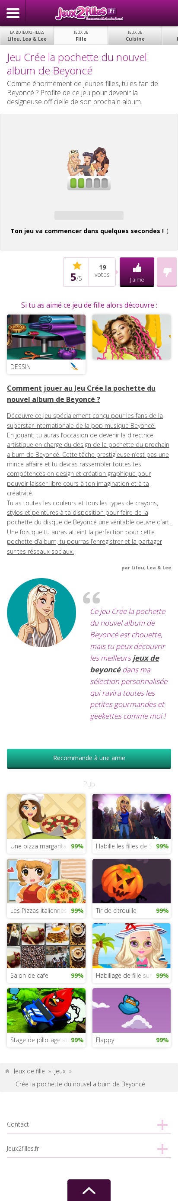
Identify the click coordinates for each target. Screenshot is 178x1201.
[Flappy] (131, 1009)
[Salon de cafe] (46, 945)
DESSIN (20, 367)
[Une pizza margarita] (46, 816)
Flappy (105, 1040)
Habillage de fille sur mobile (133, 975)
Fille (81, 35)
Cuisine (135, 35)
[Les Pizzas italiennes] (46, 880)
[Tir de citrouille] (131, 880)
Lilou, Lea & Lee (27, 35)
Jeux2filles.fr (89, 13)
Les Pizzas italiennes (38, 910)
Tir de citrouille (116, 910)
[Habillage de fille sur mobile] (131, 945)
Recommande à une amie (89, 758)
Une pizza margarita (38, 846)
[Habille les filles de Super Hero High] (131, 816)
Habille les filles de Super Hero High (133, 846)
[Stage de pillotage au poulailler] (46, 1009)
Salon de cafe (29, 975)
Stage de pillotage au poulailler (47, 1040)
